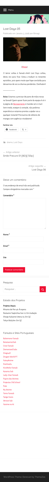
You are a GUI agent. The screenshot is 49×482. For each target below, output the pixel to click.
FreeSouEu (7, 364)
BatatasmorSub (9, 342)
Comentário (8, 195)
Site (4, 257)
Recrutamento (19, 104)
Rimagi (36, 33)
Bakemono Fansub (11, 338)
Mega (24, 67)
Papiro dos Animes (11, 379)
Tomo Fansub (8, 393)
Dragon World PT (10, 357)
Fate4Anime (8, 360)
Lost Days (17, 142)
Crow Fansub (8, 346)
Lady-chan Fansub (10, 375)
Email (6, 246)
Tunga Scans (8, 397)
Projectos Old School (11, 382)
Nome (6, 235)
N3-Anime (7, 390)
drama (10, 142)
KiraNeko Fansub (10, 368)
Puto (5, 386)
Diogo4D (7, 353)
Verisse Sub (8, 401)
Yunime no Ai (8, 404)
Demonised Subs (10, 349)
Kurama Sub (8, 371)
